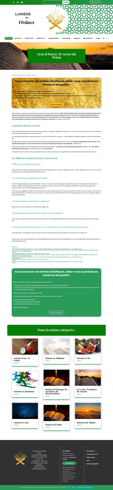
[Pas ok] (111, 487)
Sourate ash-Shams (86, 422)
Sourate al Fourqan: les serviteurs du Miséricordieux (56, 391)
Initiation (18, 38)
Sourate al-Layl (21, 422)
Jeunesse (76, 38)
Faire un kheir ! (56, 104)
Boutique (8, 38)
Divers (98, 38)
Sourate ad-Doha (53, 424)
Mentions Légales (92, 464)
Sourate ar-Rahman (54, 358)
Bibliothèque (87, 38)
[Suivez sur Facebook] (13, 2)
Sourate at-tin (83, 358)
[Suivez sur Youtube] (22, 2)
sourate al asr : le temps (22, 359)
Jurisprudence (53, 38)
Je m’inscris (69, 463)
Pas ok (73, 487)
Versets (33, 75)
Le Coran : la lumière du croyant (87, 390)
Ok (68, 487)
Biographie (66, 38)
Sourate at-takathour (24, 391)
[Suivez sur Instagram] (17, 2)
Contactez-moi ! (92, 454)
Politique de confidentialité (85, 487)
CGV (88, 461)
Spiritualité (29, 38)
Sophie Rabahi (18, 75)
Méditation (41, 38)
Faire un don (95, 2)
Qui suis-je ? (91, 451)
